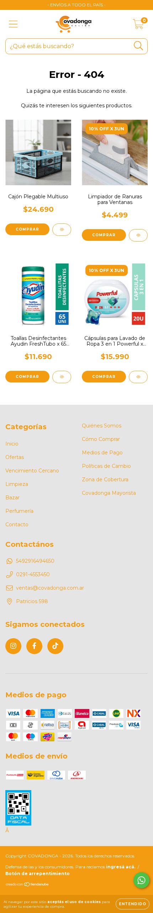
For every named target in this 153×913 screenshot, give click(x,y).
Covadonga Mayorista (109, 493)
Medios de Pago (102, 452)
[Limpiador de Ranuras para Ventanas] (138, 235)
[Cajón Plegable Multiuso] (61, 229)
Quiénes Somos (101, 426)
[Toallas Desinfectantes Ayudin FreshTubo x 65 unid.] (61, 377)
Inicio (12, 444)
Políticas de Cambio (106, 466)
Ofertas (14, 457)
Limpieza (16, 484)
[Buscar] (138, 46)
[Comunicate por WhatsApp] (141, 880)
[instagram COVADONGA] (13, 646)
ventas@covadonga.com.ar (50, 588)
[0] (138, 26)
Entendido (132, 904)
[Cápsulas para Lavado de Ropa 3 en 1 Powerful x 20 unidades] (138, 377)
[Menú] (13, 24)
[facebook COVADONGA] (34, 646)
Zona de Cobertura (105, 479)
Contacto (16, 524)
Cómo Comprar (101, 439)
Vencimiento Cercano (32, 470)
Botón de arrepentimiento (37, 873)
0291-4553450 (33, 574)
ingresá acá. (120, 866)
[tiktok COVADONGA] (55, 646)
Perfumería (19, 511)
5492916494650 (35, 561)
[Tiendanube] (27, 885)
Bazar (12, 497)
